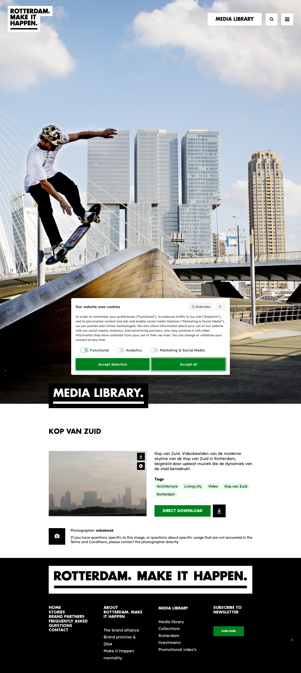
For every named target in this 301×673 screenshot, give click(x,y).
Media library (171, 621)
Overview (203, 307)
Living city (193, 486)
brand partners (66, 617)
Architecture (167, 486)
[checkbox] (92, 350)
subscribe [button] (228, 631)
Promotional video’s (177, 649)
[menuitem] (236, 19)
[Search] (270, 19)
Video (213, 486)
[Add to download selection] (219, 511)
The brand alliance (121, 630)
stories (57, 612)
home (55, 607)
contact (58, 630)
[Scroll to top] (292, 639)
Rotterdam (166, 494)
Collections (169, 628)
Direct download (183, 511)
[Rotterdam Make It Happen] (30, 19)
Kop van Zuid (236, 486)
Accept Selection (112, 364)
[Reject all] (220, 307)
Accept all (188, 364)
